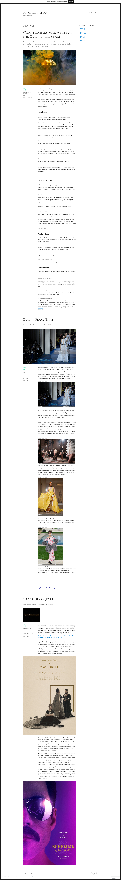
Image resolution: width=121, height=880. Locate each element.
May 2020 (82, 32)
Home (86, 12)
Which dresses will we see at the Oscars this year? (47, 34)
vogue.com (40, 308)
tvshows (30, 634)
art (23, 97)
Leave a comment (26, 380)
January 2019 (82, 40)
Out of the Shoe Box (35, 12)
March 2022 (82, 28)
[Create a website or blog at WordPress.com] (31, 873)
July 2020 (82, 31)
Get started (71, 1)
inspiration (30, 377)
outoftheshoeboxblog (27, 92)
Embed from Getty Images (42, 381)
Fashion (24, 95)
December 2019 (83, 36)
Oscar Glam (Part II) (40, 319)
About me (91, 12)
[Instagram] (91, 873)
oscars (31, 97)
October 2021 (82, 29)
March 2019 (82, 37)
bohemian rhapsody (26, 633)
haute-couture (25, 377)
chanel (24, 375)
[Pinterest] (97, 873)
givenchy (31, 375)
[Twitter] (94, 873)
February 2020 (83, 33)
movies (28, 97)
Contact (96, 12)
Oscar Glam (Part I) (40, 599)
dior (26, 375)
